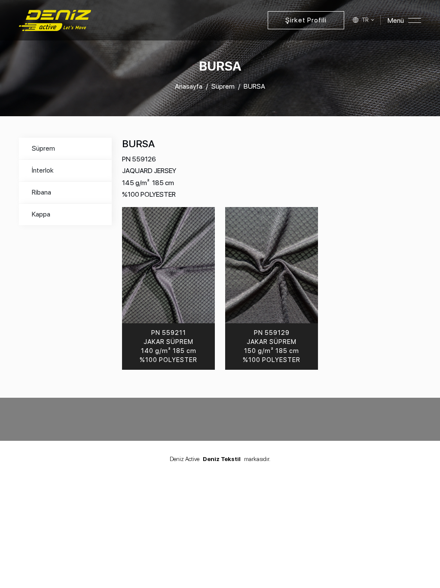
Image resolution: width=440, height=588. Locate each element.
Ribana (41, 192)
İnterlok (43, 170)
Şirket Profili (306, 20)
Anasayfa (188, 86)
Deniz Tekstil (222, 458)
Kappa (41, 214)
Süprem (223, 86)
